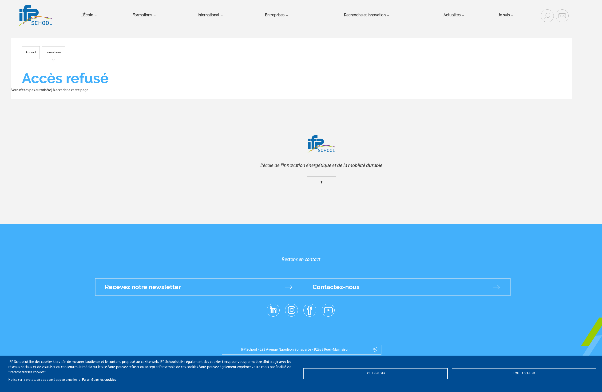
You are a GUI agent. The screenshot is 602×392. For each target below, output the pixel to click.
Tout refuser (375, 373)
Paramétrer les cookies (99, 380)
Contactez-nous (336, 287)
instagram (291, 309)
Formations (53, 52)
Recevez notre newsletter (143, 287)
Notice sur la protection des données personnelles (42, 379)
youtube (328, 309)
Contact (561, 15)
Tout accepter (524, 373)
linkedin (273, 307)
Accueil (31, 52)
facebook (309, 309)
